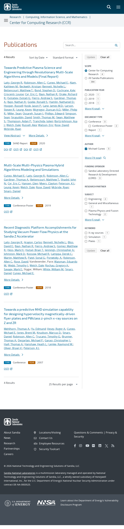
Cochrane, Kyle (66, 90)
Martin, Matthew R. (15, 258)
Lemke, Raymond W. (60, 344)
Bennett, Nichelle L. (54, 86)
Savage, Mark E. (13, 269)
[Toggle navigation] (6, 20)
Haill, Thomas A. (13, 344)
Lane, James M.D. (53, 106)
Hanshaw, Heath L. (36, 344)
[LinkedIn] (100, 445)
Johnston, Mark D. (15, 254)
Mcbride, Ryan (12, 129)
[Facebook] (75, 445)
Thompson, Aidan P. (19, 121)
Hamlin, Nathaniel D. (61, 102)
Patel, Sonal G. (37, 258)
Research (15, 17)
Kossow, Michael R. (38, 254)
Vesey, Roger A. (56, 329)
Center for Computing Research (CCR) (40, 22)
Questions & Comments (88, 432)
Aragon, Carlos (33, 242)
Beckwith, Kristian (30, 86)
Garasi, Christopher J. (58, 340)
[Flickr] (94, 445)
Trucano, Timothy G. (48, 336)
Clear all (105, 57)
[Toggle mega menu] (118, 6)
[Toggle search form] (108, 6)
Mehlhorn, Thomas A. (17, 329)
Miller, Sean (14, 113)
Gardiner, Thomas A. (16, 179)
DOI (6, 149)
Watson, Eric (45, 125)
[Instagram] (81, 445)
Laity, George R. (13, 82)
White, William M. (53, 269)
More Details (37, 135)
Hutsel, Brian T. (34, 250)
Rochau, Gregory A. (57, 265)
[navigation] (38, 57)
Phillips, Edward (54, 113)
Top (114, 525)
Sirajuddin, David (21, 117)
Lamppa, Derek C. (61, 254)
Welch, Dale (13, 125)
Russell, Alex (29, 125)
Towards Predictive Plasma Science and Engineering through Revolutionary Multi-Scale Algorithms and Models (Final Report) (38, 72)
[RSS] (113, 445)
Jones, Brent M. (26, 332)
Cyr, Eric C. (31, 94)
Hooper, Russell (13, 106)
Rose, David (62, 125)
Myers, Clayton (48, 183)
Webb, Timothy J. (18, 265)
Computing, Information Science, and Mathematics (56, 17)
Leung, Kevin (24, 109)
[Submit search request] (116, 45)
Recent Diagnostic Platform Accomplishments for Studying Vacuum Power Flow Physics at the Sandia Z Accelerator (40, 231)
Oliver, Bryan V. (13, 348)
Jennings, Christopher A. (59, 250)
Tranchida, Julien (43, 121)
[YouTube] (88, 445)
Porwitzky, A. (54, 258)
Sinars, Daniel (12, 191)
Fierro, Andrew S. (42, 98)
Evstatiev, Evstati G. (19, 98)
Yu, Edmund (38, 329)
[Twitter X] (107, 445)
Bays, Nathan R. (48, 94)
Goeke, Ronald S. (38, 102)
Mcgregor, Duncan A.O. (47, 109)
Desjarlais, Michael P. (30, 340)
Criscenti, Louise (14, 94)
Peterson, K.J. (67, 183)
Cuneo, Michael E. (57, 82)
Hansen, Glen (30, 183)
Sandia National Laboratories (19, 472)
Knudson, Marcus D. (49, 332)
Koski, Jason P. (33, 106)
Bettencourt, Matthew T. (18, 90)
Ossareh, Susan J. (33, 113)
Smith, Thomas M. (44, 117)
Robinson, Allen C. (35, 82)
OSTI (16, 149)
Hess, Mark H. (15, 250)
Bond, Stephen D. (45, 90)
